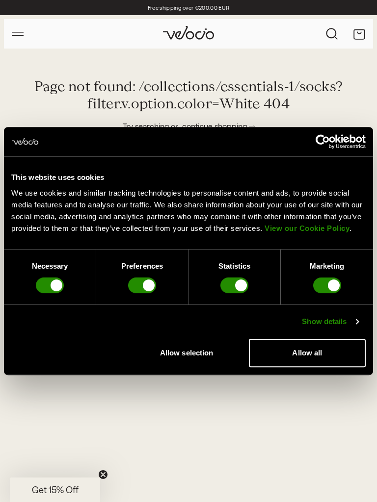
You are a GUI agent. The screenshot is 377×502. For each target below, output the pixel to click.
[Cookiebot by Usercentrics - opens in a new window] (323, 141)
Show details (324, 321)
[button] (55, 489)
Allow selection (187, 353)
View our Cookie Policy (307, 228)
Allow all (307, 353)
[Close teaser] (103, 474)
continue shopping (215, 126)
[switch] (142, 285)
